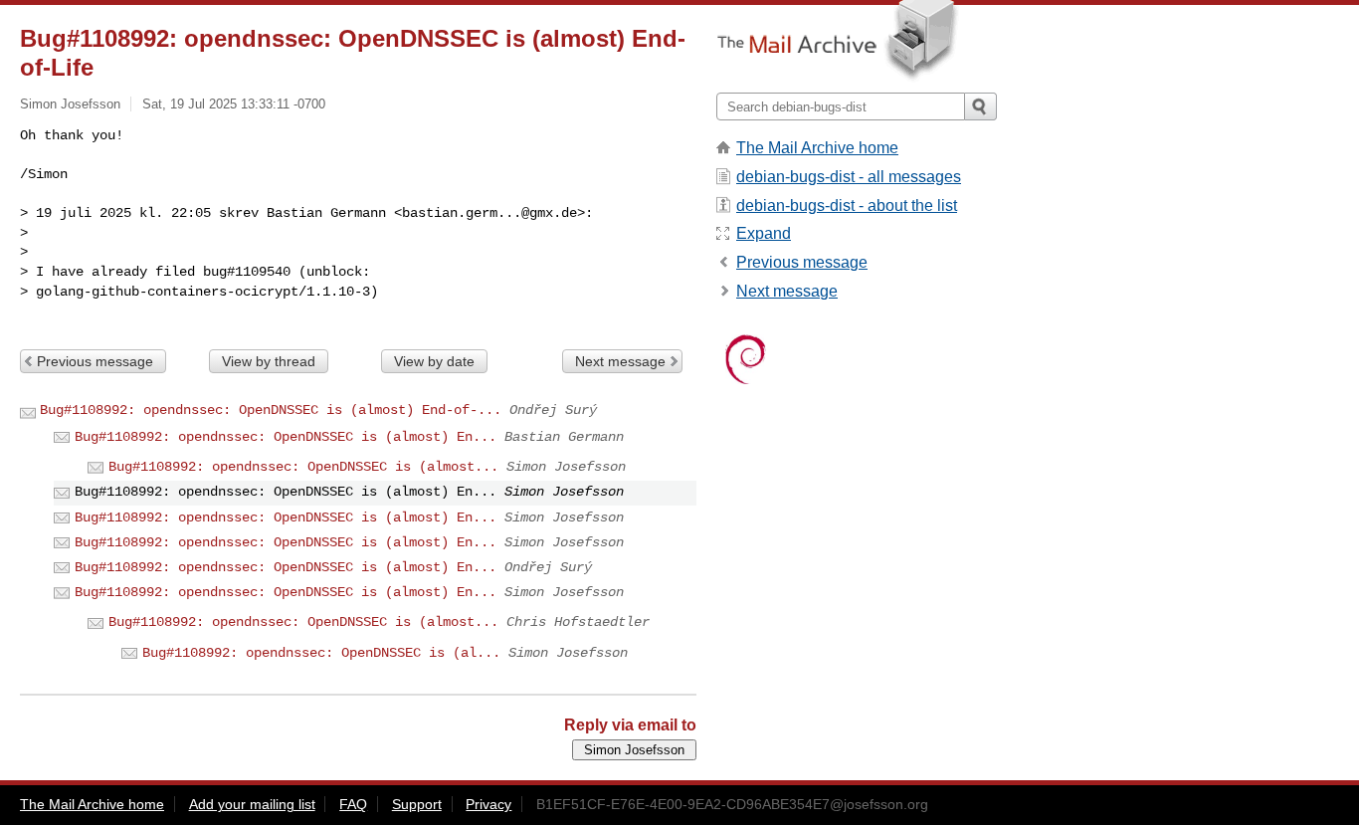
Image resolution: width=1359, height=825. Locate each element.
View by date (434, 361)
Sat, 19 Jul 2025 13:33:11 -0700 (233, 104)
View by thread (268, 361)
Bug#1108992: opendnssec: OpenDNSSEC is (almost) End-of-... (270, 410)
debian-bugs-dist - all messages (848, 176)
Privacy (488, 804)
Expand (763, 233)
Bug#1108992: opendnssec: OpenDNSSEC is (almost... (303, 467)
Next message (620, 361)
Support (417, 804)
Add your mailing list (252, 804)
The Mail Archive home (817, 147)
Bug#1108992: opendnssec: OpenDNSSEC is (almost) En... (285, 437)
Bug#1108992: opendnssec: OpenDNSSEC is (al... (321, 653)
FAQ (353, 804)
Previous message (95, 361)
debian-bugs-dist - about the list (846, 205)
